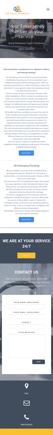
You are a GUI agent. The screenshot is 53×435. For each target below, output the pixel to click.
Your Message (26, 332)
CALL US (26, 255)
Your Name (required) (26, 302)
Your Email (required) (26, 312)
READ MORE (26, 153)
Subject (26, 322)
